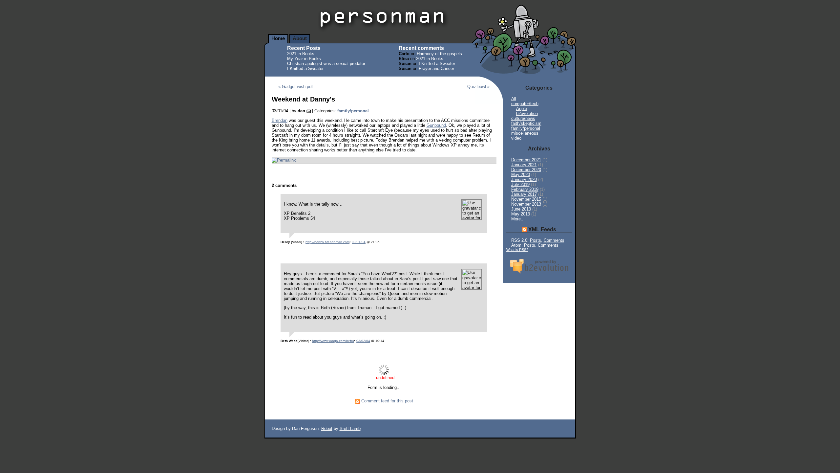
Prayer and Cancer (436, 68)
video (516, 138)
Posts (535, 240)
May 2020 (520, 174)
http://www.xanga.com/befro (333, 341)
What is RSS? (517, 250)
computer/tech (524, 103)
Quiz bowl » (478, 86)
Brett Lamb (350, 428)
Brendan (279, 120)
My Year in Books (304, 58)
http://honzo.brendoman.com (327, 242)
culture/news (523, 118)
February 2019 (524, 189)
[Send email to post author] (308, 110)
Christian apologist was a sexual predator (326, 63)
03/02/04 (363, 341)
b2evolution (527, 113)
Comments (554, 240)
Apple (521, 108)
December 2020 (526, 169)
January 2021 (524, 164)
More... (518, 218)
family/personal (353, 110)
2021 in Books (300, 53)
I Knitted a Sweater (305, 68)
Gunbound (436, 125)
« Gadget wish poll (295, 86)
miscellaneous (524, 133)
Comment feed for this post (386, 400)
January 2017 (524, 194)
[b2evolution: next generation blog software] (539, 274)
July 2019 (520, 184)
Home (278, 38)
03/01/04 (359, 242)
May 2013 (520, 214)
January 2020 (524, 179)
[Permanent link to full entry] (284, 160)
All (513, 98)
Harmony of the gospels (439, 53)
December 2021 (526, 159)
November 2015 (526, 199)
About (300, 38)
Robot (326, 428)
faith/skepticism (526, 123)
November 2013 (526, 204)
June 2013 (521, 209)
